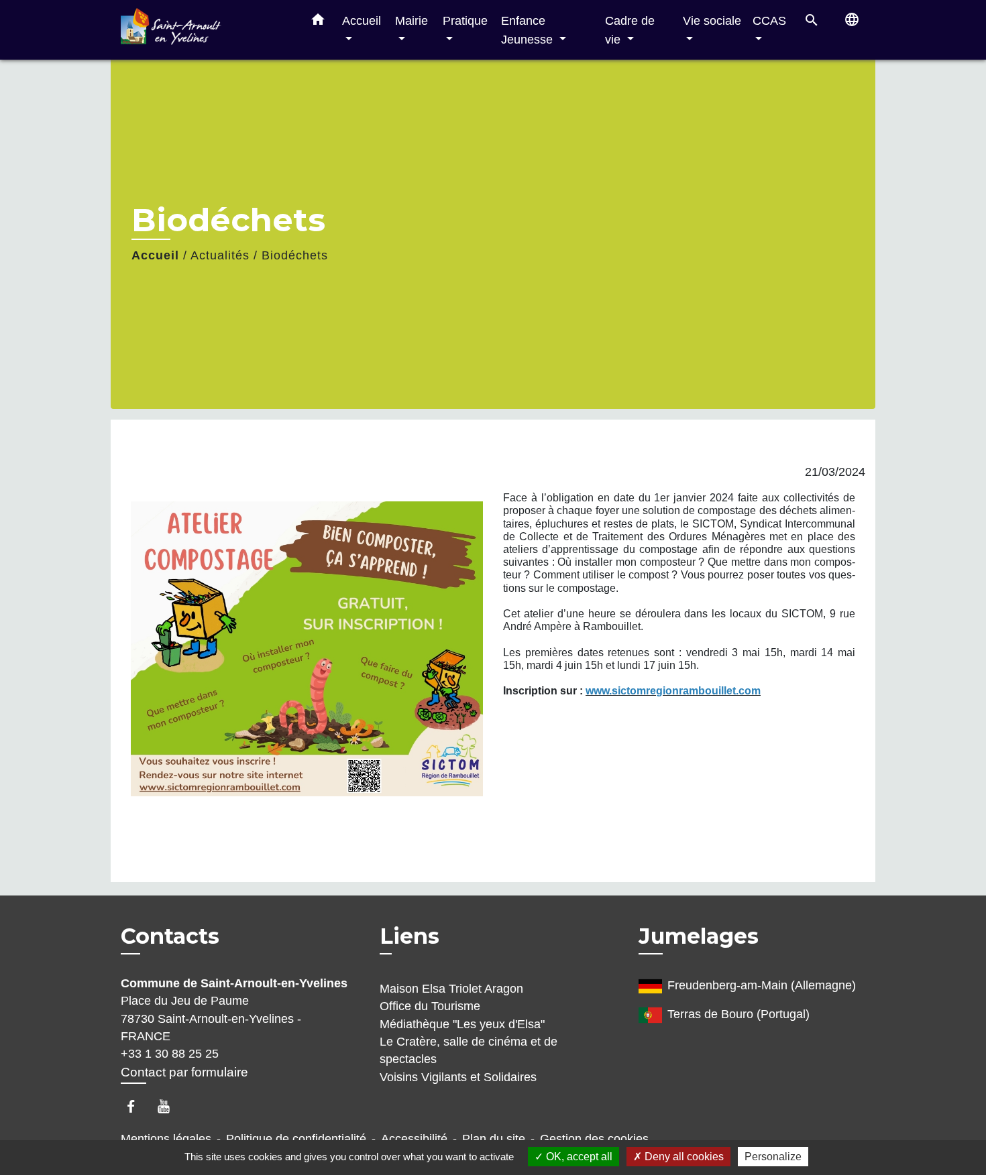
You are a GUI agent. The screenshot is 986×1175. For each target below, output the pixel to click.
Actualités (220, 255)
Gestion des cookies (594, 1139)
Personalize (773, 1156)
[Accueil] (204, 30)
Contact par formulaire (184, 1072)
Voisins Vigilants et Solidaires (458, 1077)
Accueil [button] (361, 20)
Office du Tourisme (430, 1006)
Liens (409, 936)
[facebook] (137, 1106)
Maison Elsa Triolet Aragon (451, 988)
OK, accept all (577, 1156)
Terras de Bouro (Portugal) (738, 1014)
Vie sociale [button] (712, 20)
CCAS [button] (769, 20)
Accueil (155, 255)
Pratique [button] (465, 20)
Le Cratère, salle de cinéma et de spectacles (468, 1050)
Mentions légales (166, 1139)
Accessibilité (414, 1139)
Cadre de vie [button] (630, 29)
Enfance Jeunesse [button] (528, 29)
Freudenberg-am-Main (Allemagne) (761, 985)
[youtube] (170, 1106)
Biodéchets (295, 255)
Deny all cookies (683, 1156)
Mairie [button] (411, 20)
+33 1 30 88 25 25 (170, 1053)
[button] (318, 22)
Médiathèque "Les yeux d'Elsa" (462, 1024)
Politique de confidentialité (296, 1139)
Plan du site (493, 1139)
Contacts (170, 936)
